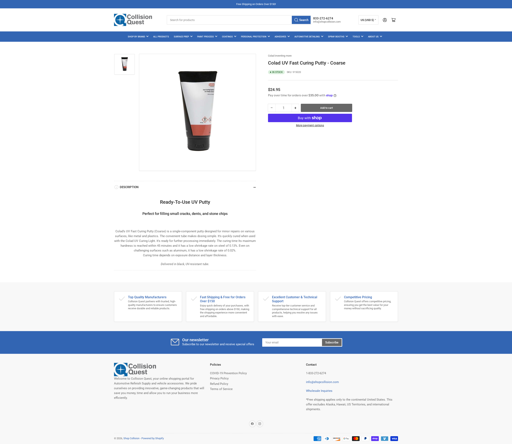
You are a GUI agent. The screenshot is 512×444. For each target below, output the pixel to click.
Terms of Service (221, 389)
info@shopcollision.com (322, 382)
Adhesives (280, 36)
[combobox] (239, 20)
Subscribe (331, 342)
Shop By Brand (136, 36)
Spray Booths (336, 36)
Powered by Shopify (152, 438)
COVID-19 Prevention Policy (228, 373)
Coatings (227, 36)
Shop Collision (131, 438)
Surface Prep (181, 36)
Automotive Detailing (307, 36)
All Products (161, 36)
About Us (373, 36)
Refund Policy (219, 384)
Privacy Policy (219, 378)
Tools (356, 36)
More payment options (310, 125)
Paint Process (205, 36)
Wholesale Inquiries (319, 391)
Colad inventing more (280, 55)
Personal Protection (253, 36)
